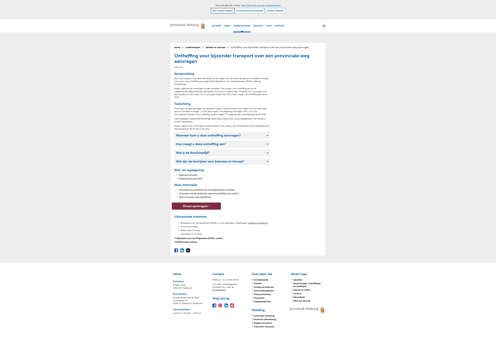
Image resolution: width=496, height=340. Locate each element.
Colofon (258, 283)
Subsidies (297, 280)
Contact (279, 25)
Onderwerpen (242, 25)
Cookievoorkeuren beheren (249, 10)
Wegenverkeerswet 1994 (190, 178)
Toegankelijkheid (262, 301)
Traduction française (264, 326)
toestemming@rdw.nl (258, 223)
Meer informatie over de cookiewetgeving (261, 5)
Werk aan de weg (301, 301)
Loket (227, 25)
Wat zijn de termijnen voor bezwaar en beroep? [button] (210, 161)
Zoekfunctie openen (324, 26)
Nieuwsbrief (299, 297)
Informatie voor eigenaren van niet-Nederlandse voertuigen (206, 189)
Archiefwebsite (261, 279)
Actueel (216, 25)
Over (269, 25)
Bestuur (258, 25)
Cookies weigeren (275, 10)
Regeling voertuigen (188, 174)
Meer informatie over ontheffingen (195, 197)
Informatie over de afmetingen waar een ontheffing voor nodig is (209, 193)
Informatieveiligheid (264, 290)
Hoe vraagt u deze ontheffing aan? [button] (201, 144)
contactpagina (219, 290)
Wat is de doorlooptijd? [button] (193, 153)
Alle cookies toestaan (222, 10)
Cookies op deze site (264, 287)
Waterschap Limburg (186, 242)
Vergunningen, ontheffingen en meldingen (307, 284)
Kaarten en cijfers (301, 290)
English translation (263, 323)
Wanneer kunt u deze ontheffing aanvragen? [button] (208, 135)
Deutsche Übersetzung (265, 319)
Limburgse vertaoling (264, 315)
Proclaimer (259, 298)
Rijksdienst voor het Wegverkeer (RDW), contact (199, 238)
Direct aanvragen (200, 207)
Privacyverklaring (262, 294)
